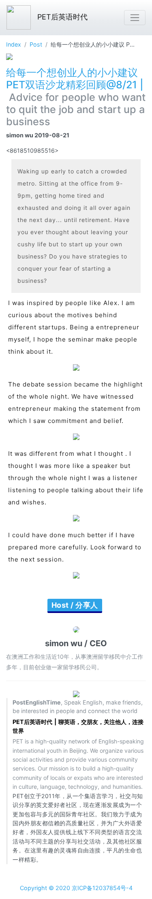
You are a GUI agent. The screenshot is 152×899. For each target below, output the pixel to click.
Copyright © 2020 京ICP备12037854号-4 (76, 887)
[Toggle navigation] (135, 17)
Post (36, 44)
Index (13, 44)
